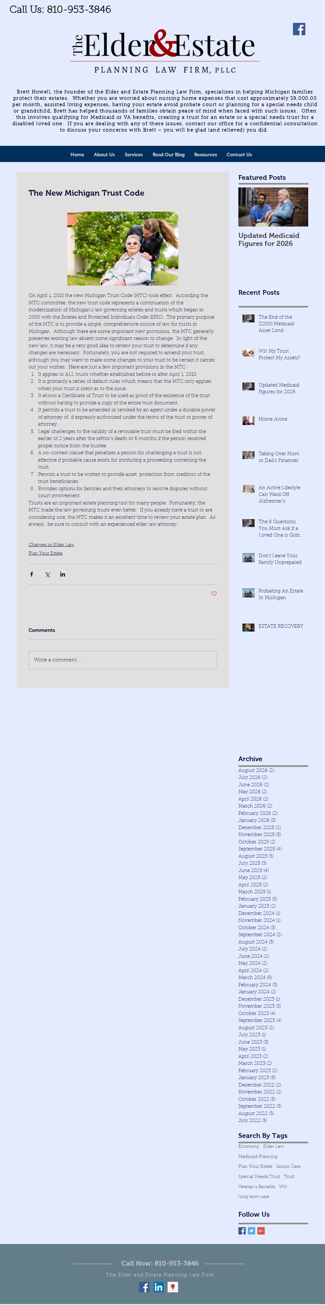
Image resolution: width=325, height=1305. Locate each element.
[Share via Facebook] (32, 574)
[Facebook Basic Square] (242, 1230)
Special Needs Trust (259, 1177)
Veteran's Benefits (256, 1187)
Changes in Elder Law (51, 545)
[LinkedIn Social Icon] (158, 1287)
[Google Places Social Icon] (173, 1287)
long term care (253, 1197)
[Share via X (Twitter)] (47, 574)
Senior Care (288, 1167)
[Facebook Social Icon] (144, 1287)
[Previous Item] (248, 207)
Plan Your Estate (46, 553)
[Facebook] (299, 29)
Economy (248, 1147)
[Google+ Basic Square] (261, 1230)
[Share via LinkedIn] (63, 574)
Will (283, 1187)
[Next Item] (298, 207)
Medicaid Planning (257, 1157)
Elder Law (273, 1147)
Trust (289, 1177)
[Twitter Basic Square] (251, 1230)
